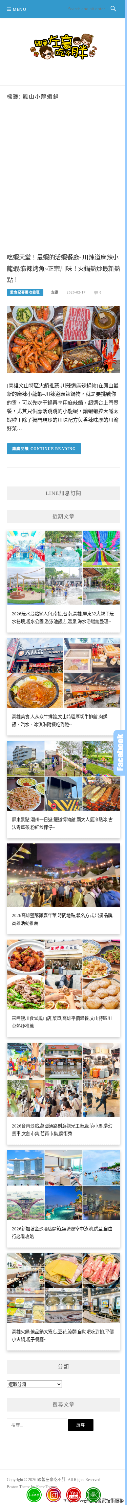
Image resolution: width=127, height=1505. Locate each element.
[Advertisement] (63, 187)
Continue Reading (53, 449)
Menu (19, 9)
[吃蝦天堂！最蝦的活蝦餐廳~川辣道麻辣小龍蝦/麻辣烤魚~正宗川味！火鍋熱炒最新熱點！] (63, 339)
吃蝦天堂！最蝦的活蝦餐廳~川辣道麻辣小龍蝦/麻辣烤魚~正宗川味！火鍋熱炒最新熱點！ (63, 269)
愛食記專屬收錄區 (25, 292)
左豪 (55, 292)
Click (120, 753)
